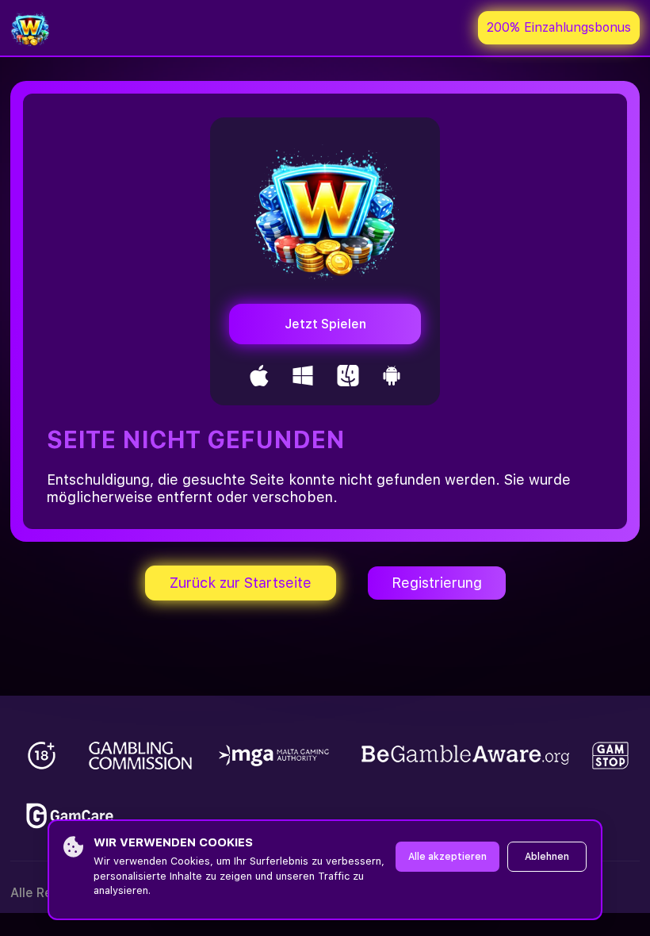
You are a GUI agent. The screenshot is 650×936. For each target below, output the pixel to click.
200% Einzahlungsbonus (559, 27)
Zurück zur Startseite (241, 582)
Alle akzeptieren (447, 856)
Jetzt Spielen (325, 324)
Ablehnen (547, 856)
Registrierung (437, 582)
